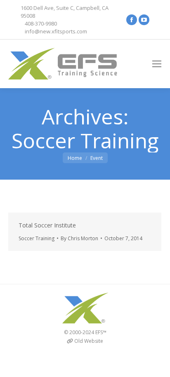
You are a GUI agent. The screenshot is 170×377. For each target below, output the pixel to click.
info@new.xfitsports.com (56, 31)
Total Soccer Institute (47, 225)
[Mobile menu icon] (157, 64)
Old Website (88, 340)
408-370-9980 (41, 23)
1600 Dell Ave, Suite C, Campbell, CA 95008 (65, 11)
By (79, 238)
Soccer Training (36, 238)
